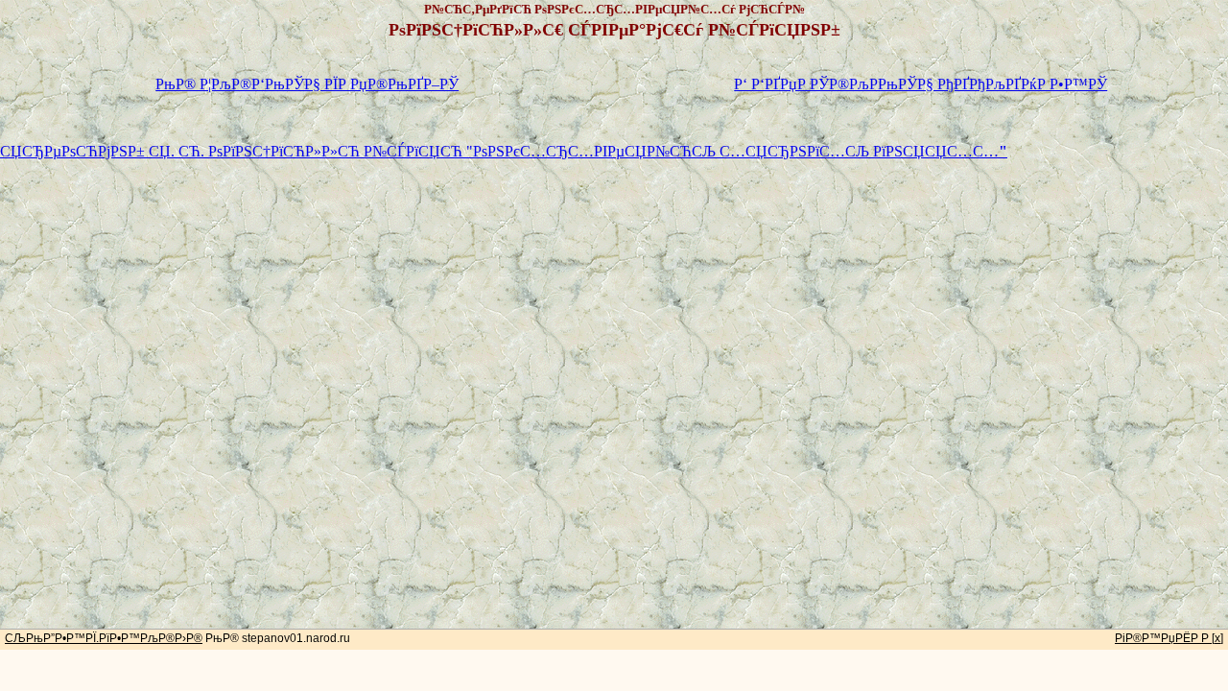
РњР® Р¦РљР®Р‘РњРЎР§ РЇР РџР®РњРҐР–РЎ (307, 84)
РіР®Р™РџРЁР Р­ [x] (1169, 638)
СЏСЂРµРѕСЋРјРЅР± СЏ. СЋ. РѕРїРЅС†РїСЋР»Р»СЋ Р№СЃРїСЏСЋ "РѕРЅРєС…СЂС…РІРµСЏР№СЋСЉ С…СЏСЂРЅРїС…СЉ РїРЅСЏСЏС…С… (503, 151)
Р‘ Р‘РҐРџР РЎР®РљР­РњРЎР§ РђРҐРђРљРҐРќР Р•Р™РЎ (920, 84)
